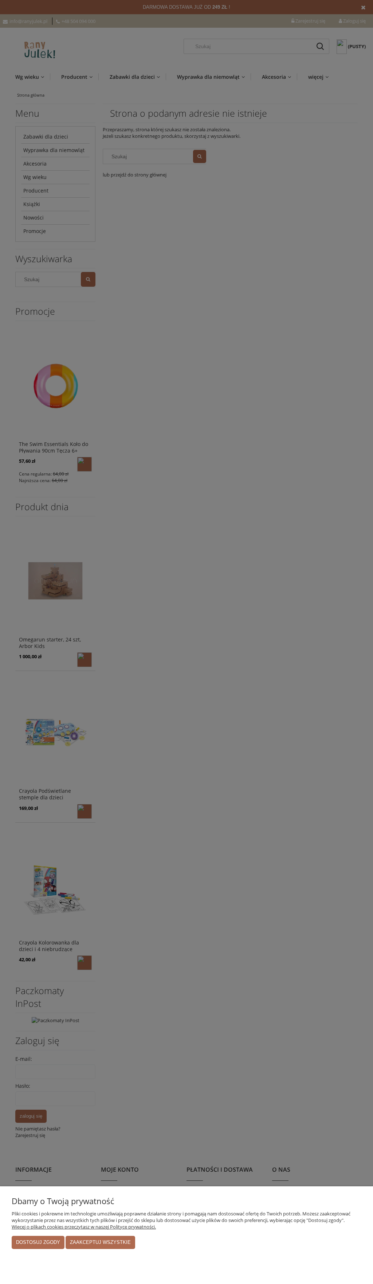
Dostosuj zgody (38, 1242)
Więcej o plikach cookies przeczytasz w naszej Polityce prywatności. (84, 1226)
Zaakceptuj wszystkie (100, 1242)
